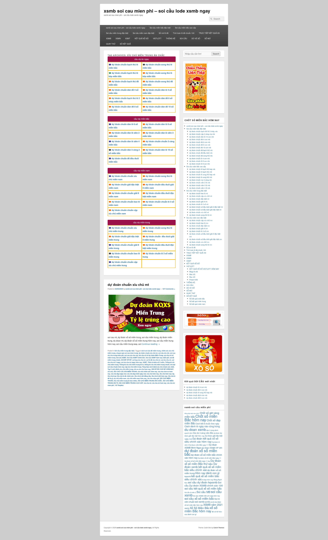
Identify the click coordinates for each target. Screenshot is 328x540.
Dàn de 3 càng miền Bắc (203, 433)
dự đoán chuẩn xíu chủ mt (128, 284)
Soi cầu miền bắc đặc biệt (160, 27)
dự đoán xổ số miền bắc (200, 452)
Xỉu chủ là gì (112, 376)
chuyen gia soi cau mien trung (127, 353)
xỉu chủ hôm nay (153, 374)
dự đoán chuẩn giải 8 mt (198, 201)
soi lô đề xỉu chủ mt (153, 360)
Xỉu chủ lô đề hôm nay (159, 376)
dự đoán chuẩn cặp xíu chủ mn (200, 220)
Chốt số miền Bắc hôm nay (200, 417)
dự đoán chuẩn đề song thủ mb (200, 155)
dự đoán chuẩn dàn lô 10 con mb (201, 137)
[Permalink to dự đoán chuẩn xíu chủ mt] (142, 334)
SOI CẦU (183, 38)
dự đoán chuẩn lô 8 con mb (199, 164)
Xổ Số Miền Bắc (199, 508)
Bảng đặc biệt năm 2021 (191, 413)
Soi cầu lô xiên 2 (190, 492)
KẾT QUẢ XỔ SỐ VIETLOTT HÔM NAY (204, 269)
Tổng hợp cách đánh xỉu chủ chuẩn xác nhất (158, 367)
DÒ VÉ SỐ (196, 38)
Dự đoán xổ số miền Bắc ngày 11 (209, 458)
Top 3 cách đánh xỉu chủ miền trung (120, 369)
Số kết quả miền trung (197, 301)
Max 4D (192, 277)
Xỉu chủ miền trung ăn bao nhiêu (125, 381)
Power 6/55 (193, 279)
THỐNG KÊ (170, 38)
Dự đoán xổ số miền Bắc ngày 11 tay (197, 461)
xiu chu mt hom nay (159, 383)
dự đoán (216, 433)
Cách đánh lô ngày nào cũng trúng (202, 426)
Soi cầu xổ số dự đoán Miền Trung (151, 355)
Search (216, 53)
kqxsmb (187, 476)
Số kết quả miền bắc (197, 298)
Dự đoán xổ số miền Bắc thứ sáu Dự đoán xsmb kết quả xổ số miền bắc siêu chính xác (202, 465)
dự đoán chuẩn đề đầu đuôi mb (200, 153)
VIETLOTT (157, 38)
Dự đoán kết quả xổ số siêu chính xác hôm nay (201, 440)
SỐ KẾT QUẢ (125, 44)
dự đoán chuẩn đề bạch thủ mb (200, 150)
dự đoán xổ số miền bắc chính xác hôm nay (203, 456)
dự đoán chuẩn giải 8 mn (198, 228)
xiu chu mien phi (153, 378)
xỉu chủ (110, 371)
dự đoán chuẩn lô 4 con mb (199, 158)
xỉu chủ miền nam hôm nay (137, 378)
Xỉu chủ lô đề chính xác (125, 376)
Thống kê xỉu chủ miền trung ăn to (131, 364)
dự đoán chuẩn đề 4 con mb (199, 139)
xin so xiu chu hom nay (142, 369)
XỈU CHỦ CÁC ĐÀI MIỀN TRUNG (125, 371)
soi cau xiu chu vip (131, 355)
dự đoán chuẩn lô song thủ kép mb (202, 174)
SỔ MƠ (207, 38)
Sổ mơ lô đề (163, 33)
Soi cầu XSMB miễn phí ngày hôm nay (206, 496)
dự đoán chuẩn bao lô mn (198, 223)
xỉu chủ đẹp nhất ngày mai (136, 374)
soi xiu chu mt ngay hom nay (131, 362)
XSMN (118, 38)
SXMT (145, 362)
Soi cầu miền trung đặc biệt (117, 33)
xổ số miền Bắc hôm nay (200, 509)
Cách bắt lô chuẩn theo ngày (207, 423)
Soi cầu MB (203, 492)
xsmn (186, 508)
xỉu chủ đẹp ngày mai (118, 374)
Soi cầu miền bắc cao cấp (185, 27)
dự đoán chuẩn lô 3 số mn (199, 231)
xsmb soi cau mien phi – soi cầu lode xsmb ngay (157, 10)
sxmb (207, 501)
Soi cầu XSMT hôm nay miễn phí (157, 357)
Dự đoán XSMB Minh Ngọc (200, 446)
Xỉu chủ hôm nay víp (167, 374)
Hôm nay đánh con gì (207, 473)
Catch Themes (219, 527)
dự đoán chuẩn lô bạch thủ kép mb (202, 169)
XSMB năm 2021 (213, 504)
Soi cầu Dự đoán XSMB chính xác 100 (203, 484)
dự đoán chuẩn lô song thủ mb (200, 177)
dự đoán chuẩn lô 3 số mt (198, 204)
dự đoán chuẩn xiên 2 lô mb (199, 182)
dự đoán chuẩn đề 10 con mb (200, 147)
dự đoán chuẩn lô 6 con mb (199, 161)
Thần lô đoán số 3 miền (156, 362)
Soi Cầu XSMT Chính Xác (136, 357)
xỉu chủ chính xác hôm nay (147, 371)
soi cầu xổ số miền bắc (199, 498)
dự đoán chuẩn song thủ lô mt (200, 215)
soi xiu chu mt (166, 360)
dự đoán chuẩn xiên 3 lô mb (199, 185)
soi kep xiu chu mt (139, 360)
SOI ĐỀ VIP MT (126, 360)
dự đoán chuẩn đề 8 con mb (199, 145)
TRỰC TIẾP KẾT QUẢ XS (209, 33)
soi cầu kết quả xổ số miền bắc (203, 488)
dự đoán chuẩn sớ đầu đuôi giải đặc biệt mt (205, 209)
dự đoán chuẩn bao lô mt (198, 193)
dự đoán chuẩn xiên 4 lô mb (199, 188)
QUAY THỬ (110, 44)
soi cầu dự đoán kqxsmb (202, 482)
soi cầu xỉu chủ (163, 353)
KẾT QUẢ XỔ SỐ (141, 38)
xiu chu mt (147, 383)
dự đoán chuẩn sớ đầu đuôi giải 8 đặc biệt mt (206, 207)
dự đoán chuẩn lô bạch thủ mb (200, 172)
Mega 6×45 (193, 271)
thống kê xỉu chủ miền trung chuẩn (157, 364)
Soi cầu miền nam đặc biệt (143, 33)
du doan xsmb (195, 429)
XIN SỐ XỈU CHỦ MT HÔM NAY (162, 369)
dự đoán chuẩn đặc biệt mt (199, 199)
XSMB (108, 38)
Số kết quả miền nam (197, 304)
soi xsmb (199, 501)
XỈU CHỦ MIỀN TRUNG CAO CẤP (131, 383)
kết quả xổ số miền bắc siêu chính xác (201, 477)
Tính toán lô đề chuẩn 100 (183, 33)
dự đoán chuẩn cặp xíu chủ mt (200, 196)
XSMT (127, 38)
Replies (119, 385)
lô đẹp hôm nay (207, 480)
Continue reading (151, 343)
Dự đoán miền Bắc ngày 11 (198, 445)
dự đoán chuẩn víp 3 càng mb (200, 180)
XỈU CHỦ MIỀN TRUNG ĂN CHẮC (150, 381)
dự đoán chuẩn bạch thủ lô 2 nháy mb (203, 131)
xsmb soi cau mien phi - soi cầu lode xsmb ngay (142, 289)
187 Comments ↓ (168, 289)
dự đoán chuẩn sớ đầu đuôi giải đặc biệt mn (205, 239)
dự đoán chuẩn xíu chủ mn (199, 242)
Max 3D (192, 274)
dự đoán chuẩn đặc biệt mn (199, 226)
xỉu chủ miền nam (120, 378)
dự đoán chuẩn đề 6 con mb (199, 142)
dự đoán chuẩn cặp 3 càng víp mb (202, 134)
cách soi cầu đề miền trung (151, 351)
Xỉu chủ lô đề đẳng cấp (143, 376)
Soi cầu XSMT (121, 357)
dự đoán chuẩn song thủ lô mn (200, 244)
